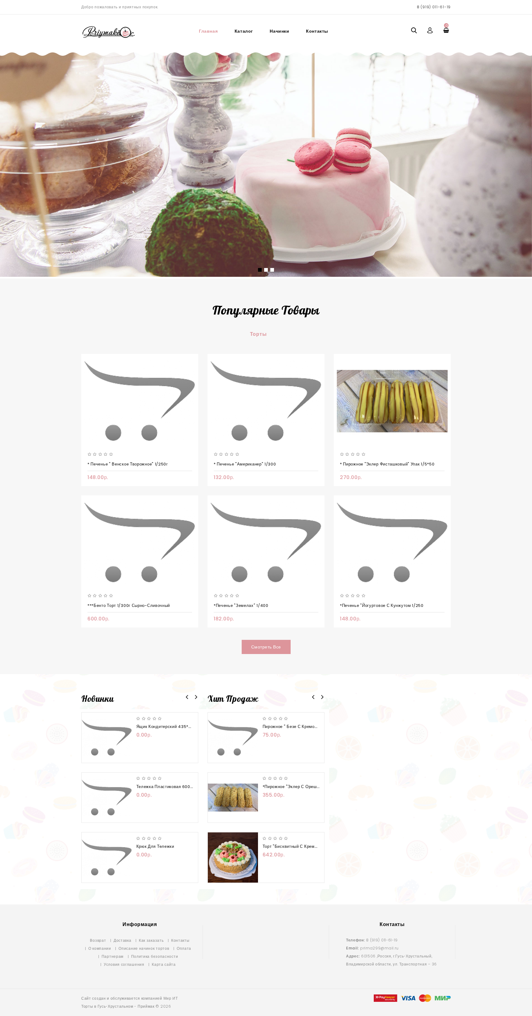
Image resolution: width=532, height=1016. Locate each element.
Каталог (244, 31)
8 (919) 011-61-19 (434, 7)
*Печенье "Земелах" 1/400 (241, 605)
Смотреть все (266, 647)
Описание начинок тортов (144, 948)
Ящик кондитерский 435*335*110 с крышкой (182, 726)
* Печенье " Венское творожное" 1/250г (127, 464)
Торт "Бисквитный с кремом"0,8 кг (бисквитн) (310, 846)
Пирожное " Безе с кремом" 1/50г (297, 726)
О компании (99, 948)
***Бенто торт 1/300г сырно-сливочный (128, 605)
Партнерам (112, 956)
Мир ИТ (170, 998)
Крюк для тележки (155, 846)
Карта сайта (164, 964)
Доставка (122, 940)
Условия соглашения (124, 964)
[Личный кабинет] (430, 30)
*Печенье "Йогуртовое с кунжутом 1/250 (382, 605)
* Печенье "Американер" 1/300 (245, 464)
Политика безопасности (154, 956)
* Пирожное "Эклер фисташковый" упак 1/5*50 (387, 464)
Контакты (317, 31)
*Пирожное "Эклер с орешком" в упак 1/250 (308, 787)
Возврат (98, 940)
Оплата (184, 948)
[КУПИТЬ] (170, 745)
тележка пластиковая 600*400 (168, 787)
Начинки (279, 31)
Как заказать (151, 940)
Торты (258, 334)
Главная (208, 31)
